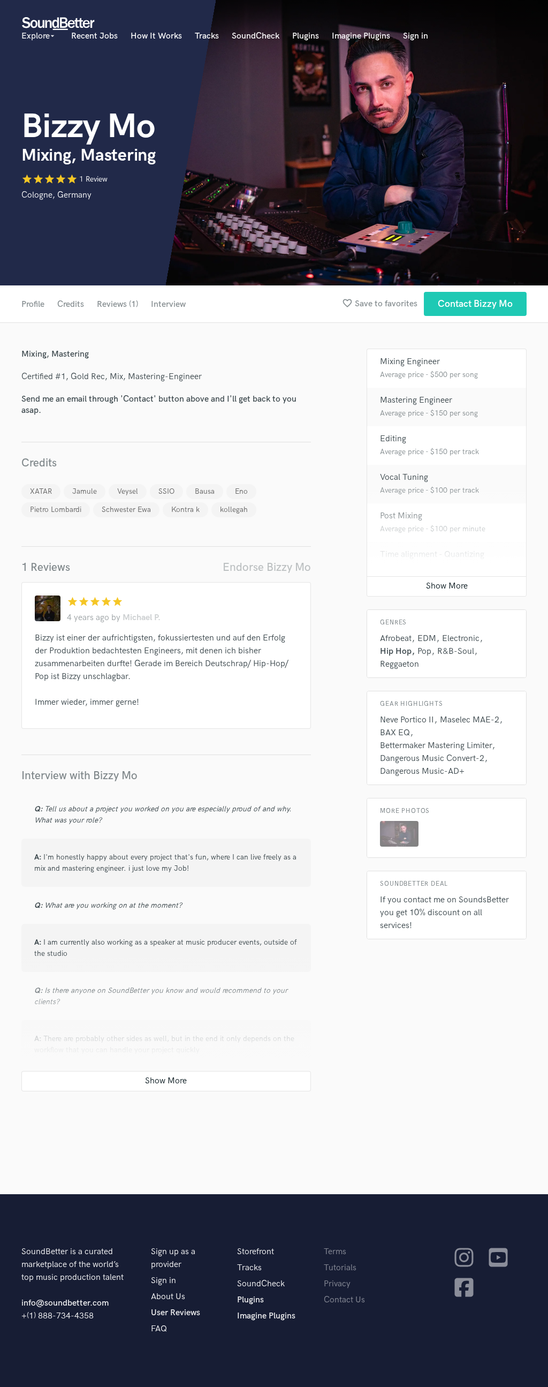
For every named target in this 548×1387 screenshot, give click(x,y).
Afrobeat (396, 639)
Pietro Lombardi (55, 509)
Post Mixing (401, 516)
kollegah (234, 509)
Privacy (337, 1284)
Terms (335, 1252)
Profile (32, 304)
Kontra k (185, 509)
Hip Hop (396, 651)
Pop (424, 651)
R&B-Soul (455, 651)
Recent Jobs (94, 36)
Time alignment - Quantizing (432, 554)
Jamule (84, 491)
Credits (70, 304)
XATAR (41, 491)
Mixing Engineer (410, 362)
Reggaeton (399, 664)
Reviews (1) (117, 304)
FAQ (159, 1329)
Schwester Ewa (126, 509)
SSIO (166, 491)
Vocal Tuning (404, 477)
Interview (168, 304)
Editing (393, 439)
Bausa (205, 491)
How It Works (156, 36)
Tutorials (340, 1268)
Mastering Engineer (416, 400)
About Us (168, 1297)
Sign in (415, 36)
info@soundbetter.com (65, 1303)
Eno (241, 491)
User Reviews (175, 1313)
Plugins (305, 36)
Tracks (207, 36)
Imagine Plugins (361, 36)
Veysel (127, 491)
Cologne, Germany (56, 195)
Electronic (461, 639)
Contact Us (344, 1300)
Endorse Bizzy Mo (267, 567)
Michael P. (142, 618)
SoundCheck (255, 36)
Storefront (255, 1252)
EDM (426, 639)
